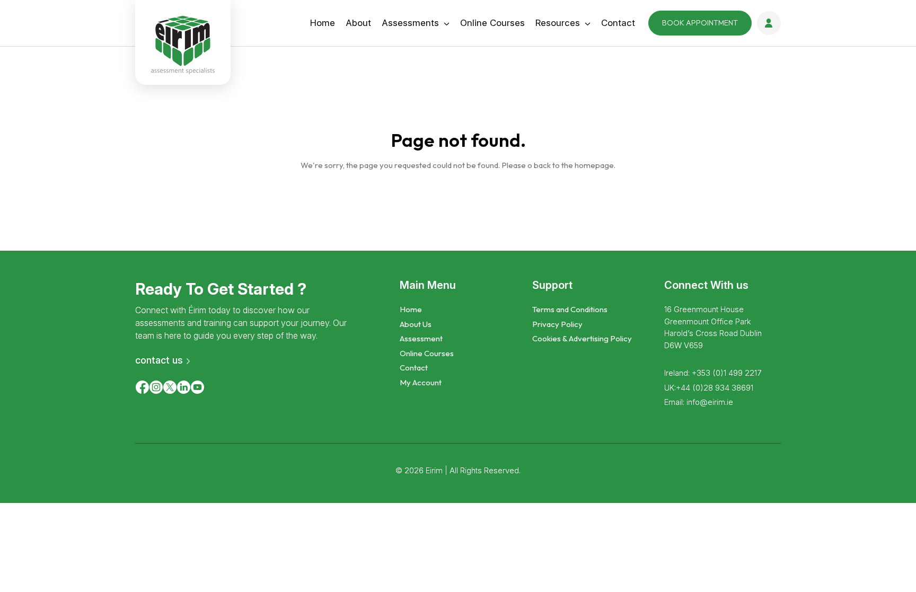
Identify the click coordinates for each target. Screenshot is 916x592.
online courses (492, 22)
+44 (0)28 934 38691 (714, 388)
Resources (557, 22)
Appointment (700, 23)
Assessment (421, 338)
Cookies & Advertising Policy (582, 338)
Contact (618, 22)
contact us (159, 360)
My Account (421, 382)
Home (322, 22)
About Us (415, 324)
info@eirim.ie (709, 402)
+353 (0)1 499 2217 (726, 373)
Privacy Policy (557, 324)
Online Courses (427, 353)
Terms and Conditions (569, 309)
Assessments (410, 22)
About (358, 22)
